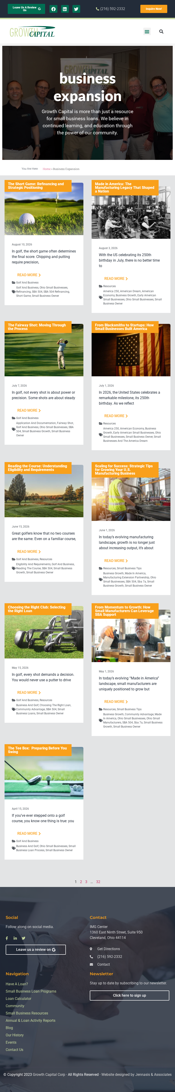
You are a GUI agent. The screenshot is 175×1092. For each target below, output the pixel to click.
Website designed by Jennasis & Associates (136, 1074)
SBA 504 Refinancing (56, 291)
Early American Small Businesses (133, 432)
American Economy (132, 428)
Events (11, 1042)
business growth (126, 295)
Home (47, 169)
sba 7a (141, 581)
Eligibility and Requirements (33, 564)
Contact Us (14, 1050)
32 (98, 882)
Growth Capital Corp (49, 1074)
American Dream (130, 291)
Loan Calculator (18, 998)
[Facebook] (53, 9)
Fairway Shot (65, 423)
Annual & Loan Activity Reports (30, 1020)
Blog (9, 1028)
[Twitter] (76, 9)
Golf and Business (27, 282)
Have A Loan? (17, 984)
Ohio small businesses (53, 287)
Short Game (23, 295)
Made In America (135, 573)
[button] (147, 31)
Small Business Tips (129, 568)
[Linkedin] (65, 9)
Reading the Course (28, 568)
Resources (109, 286)
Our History (15, 1035)
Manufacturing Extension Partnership (126, 577)
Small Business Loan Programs (31, 991)
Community (15, 1006)
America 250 (111, 291)
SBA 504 (37, 291)
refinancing (23, 291)
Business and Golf (27, 705)
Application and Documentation (36, 423)
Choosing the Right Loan (55, 705)
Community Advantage (30, 709)
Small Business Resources (27, 1013)
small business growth (36, 431)
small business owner (45, 295)
